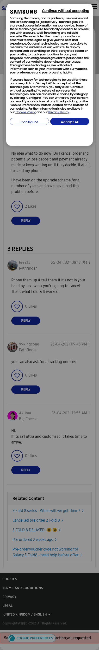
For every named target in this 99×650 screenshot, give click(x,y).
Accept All (70, 122)
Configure (29, 122)
